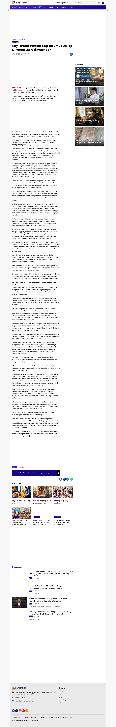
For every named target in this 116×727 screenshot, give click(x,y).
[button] (94, 2)
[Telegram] (67, 479)
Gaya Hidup (62, 700)
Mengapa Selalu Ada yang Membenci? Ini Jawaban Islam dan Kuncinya (41, 522)
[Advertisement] (58, 24)
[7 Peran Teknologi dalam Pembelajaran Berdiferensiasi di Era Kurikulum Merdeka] (21, 513)
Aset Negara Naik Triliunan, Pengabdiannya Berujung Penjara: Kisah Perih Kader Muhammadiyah (50, 612)
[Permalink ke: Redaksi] (14, 54)
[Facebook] (60, 479)
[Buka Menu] (103, 3)
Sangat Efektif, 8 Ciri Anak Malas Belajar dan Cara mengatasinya (61, 522)
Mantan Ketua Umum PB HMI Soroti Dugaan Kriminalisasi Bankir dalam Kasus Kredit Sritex (47, 587)
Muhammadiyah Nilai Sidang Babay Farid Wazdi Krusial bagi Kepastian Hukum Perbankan (48, 600)
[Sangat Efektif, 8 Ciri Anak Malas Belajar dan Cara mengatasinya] (63, 513)
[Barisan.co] (21, 3)
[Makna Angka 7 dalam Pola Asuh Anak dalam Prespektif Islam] (21, 492)
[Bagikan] (71, 54)
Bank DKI (21, 467)
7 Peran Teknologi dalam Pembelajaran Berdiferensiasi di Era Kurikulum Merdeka (20, 522)
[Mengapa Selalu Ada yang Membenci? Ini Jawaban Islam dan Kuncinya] (42, 513)
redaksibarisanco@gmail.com (24, 701)
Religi (60, 694)
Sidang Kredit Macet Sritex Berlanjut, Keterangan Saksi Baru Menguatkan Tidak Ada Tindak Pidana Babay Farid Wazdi (51, 573)
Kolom (56, 496)
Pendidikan (15, 42)
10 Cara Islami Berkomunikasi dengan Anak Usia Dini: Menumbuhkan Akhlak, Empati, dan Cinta (42, 502)
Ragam (61, 697)
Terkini (61, 691)
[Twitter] (64, 479)
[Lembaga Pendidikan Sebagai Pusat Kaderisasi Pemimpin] (63, 492)
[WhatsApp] (71, 479)
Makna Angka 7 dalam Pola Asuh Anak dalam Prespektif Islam (21, 502)
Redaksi (18, 53)
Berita (30, 578)
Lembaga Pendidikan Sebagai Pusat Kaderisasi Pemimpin (61, 502)
